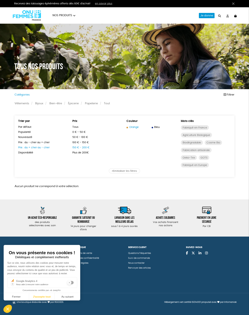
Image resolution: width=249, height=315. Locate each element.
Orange (134, 127)
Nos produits (62, 15)
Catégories (22, 94)
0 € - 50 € (79, 132)
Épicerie (73, 103)
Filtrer (230, 94)
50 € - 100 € (80, 137)
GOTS (204, 157)
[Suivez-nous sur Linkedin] (200, 253)
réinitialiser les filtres (124, 171)
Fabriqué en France (195, 127)
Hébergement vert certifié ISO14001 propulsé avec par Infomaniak (200, 302)
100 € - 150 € (80, 142)
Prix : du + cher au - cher (34, 147)
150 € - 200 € (81, 147)
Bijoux (39, 103)
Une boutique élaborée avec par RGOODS (40, 302)
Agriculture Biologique (196, 135)
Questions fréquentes (139, 253)
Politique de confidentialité (84, 258)
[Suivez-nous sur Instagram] (206, 253)
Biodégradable (192, 142)
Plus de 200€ (80, 152)
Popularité (24, 132)
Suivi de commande (139, 258)
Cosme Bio (213, 142)
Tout (107, 103)
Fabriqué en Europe (195, 165)
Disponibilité (25, 152)
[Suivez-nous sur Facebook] (187, 253)
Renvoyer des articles (139, 268)
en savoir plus (103, 3)
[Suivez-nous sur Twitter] (193, 253)
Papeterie (91, 103)
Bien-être (55, 103)
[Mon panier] (235, 15)
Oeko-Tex (189, 157)
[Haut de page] (241, 300)
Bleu (157, 127)
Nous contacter (136, 263)
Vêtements (22, 103)
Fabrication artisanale (196, 150)
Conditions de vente (81, 253)
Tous (75, 127)
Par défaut (24, 127)
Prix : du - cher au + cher (34, 142)
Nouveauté (25, 137)
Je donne (206, 15)
